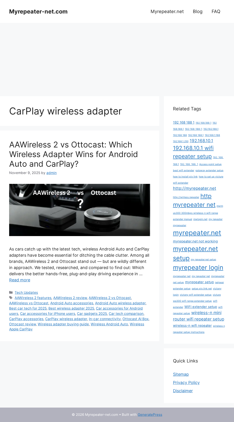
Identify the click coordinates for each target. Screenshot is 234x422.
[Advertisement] (117, 57)
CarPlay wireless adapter (66, 319)
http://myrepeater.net (194, 188)
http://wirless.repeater (186, 197)
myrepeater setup (199, 282)
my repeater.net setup (203, 259)
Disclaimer (183, 390)
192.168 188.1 (196, 135)
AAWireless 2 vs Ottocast (110, 298)
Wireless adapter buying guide (63, 324)
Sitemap (181, 374)
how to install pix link (185, 176)
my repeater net (201, 276)
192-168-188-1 (193, 129)
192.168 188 (180, 135)
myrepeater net (182, 276)
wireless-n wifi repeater (192, 325)
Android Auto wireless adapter (120, 303)
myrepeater (179, 225)
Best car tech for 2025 (28, 308)
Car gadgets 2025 (92, 313)
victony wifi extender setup (196, 294)
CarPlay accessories (26, 319)
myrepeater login (198, 267)
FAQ (216, 11)
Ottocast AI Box (135, 319)
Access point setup (210, 164)
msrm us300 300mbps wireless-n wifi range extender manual (198, 212)
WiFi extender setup (200, 307)
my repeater (216, 219)
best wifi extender (183, 170)
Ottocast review (22, 324)
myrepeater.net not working (195, 241)
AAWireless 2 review (70, 298)
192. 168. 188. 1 (189, 164)
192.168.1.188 (212, 135)
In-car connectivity (105, 319)
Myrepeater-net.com (38, 11)
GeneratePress (150, 414)
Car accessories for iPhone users (47, 313)
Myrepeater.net (167, 11)
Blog (197, 11)
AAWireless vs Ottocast (28, 303)
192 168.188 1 (203, 122)
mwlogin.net (200, 219)
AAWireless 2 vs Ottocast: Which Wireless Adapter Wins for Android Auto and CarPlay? (73, 154)
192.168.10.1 (201, 140)
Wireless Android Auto (109, 324)
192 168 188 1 (183, 122)
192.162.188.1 (210, 129)
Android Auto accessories (71, 303)
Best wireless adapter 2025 (71, 308)
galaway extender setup (209, 170)
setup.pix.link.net (202, 288)
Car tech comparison (126, 313)
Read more (19, 280)
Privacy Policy (186, 382)
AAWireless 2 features (33, 298)
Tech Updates (26, 292)
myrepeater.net (197, 233)
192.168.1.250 (181, 141)
